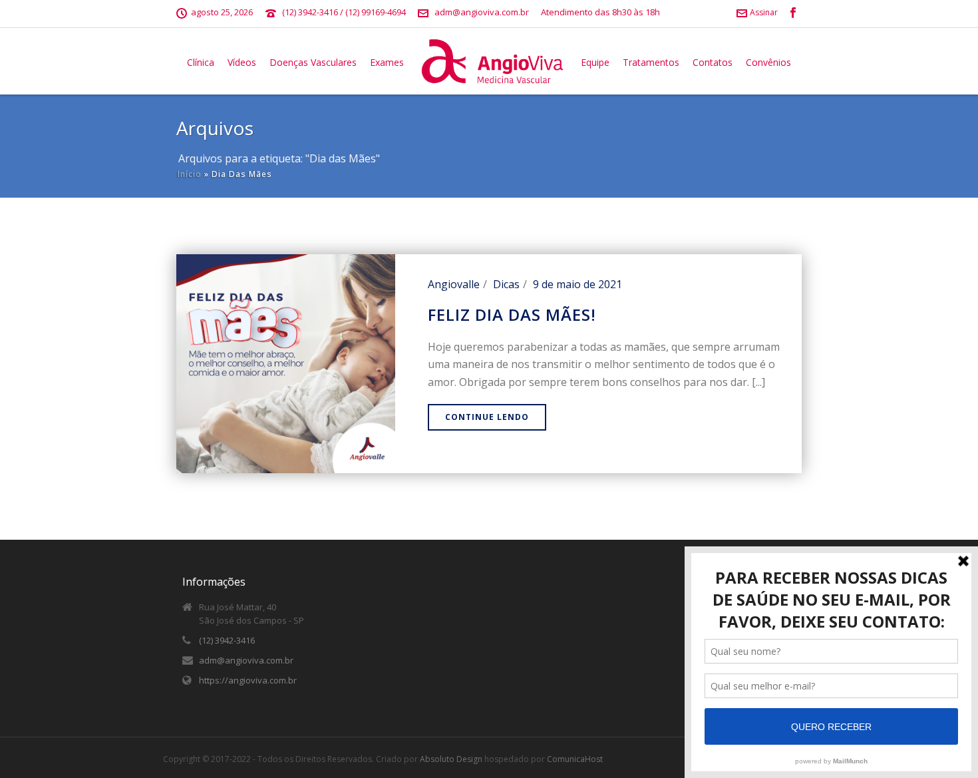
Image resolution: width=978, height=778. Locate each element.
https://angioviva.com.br (248, 680)
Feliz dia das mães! (512, 314)
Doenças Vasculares (313, 62)
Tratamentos (651, 62)
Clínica (200, 62)
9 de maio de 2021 (577, 284)
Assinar (764, 12)
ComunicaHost (575, 759)
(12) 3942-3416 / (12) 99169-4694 (344, 12)
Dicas (506, 284)
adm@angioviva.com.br (481, 12)
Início (190, 174)
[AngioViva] (492, 61)
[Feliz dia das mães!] (285, 362)
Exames (387, 62)
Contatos (713, 62)
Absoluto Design (451, 759)
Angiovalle (454, 284)
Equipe (595, 62)
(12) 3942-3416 (227, 640)
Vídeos (242, 62)
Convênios (768, 62)
